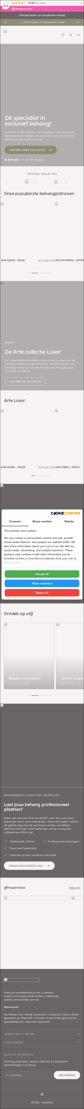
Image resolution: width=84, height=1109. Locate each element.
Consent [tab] (15, 521)
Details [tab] (69, 521)
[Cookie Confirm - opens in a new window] (65, 513)
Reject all (42, 592)
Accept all (42, 574)
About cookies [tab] (42, 521)
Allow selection (42, 583)
